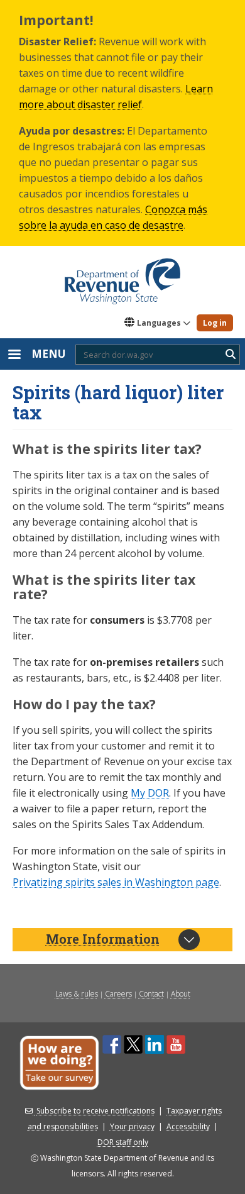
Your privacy (132, 1126)
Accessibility (188, 1126)
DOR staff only (122, 1142)
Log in (215, 323)
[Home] (122, 277)
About (180, 993)
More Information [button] (103, 939)
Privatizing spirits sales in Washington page (116, 882)
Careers (118, 993)
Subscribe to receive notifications (95, 1110)
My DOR (150, 793)
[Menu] (14, 356)
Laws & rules (76, 993)
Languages (159, 323)
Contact (151, 993)
